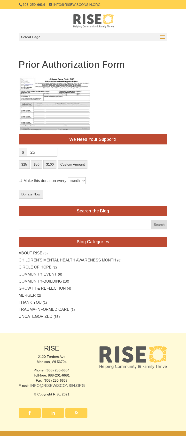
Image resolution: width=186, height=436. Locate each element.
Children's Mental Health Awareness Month (67, 260)
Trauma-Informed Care (44, 309)
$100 (50, 164)
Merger (27, 295)
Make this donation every (45, 180)
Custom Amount (72, 164)
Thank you (30, 302)
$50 (36, 164)
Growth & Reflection (42, 288)
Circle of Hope (35, 267)
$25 (24, 164)
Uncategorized (36, 316)
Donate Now (30, 194)
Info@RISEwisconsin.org (57, 386)
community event (38, 274)
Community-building (40, 281)
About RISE (30, 253)
